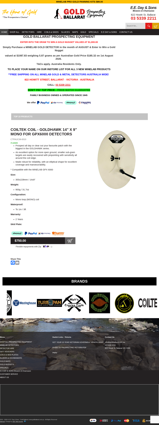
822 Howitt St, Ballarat (143, 14)
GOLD (83, 32)
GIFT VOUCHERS (7, 352)
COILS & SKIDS (51, 32)
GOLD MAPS (5, 361)
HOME (4, 32)
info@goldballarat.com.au (115, 342)
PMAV (54, 353)
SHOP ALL (14, 32)
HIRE (39, 32)
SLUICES (65, 32)
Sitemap (2, 421)
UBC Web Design (17, 421)
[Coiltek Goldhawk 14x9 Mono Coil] (116, 160)
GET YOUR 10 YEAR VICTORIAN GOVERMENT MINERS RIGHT (78, 342)
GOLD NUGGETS (7, 364)
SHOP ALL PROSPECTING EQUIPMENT (16, 342)
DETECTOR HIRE (7, 348)
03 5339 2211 (143, 18)
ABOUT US (4, 377)
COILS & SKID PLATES (9, 355)
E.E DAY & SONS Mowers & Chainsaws (15, 371)
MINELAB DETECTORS (9, 345)
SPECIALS (94, 32)
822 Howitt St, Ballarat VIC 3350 (117, 348)
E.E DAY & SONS (109, 32)
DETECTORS (28, 32)
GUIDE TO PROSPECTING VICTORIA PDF (69, 347)
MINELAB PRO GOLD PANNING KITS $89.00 (79, 1)
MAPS (75, 32)
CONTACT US (125, 32)
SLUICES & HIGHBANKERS (11, 358)
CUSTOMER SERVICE (9, 374)
